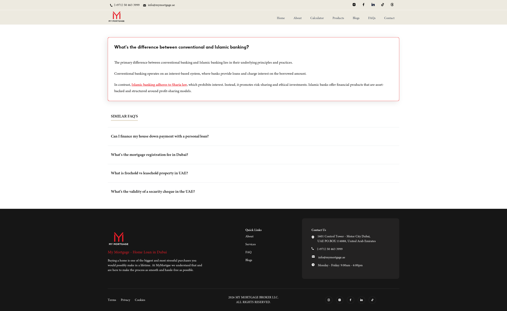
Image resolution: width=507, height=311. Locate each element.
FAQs (371, 18)
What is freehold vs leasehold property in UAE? (149, 173)
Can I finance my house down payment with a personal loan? (160, 136)
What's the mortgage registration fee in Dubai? (149, 155)
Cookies (140, 300)
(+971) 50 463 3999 (330, 249)
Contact (389, 18)
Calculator (317, 18)
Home (281, 18)
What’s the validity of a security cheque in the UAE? (153, 192)
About (298, 18)
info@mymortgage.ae (331, 257)
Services (250, 244)
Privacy (125, 300)
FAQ (248, 252)
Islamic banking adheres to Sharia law (159, 85)
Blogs (356, 18)
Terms (112, 300)
